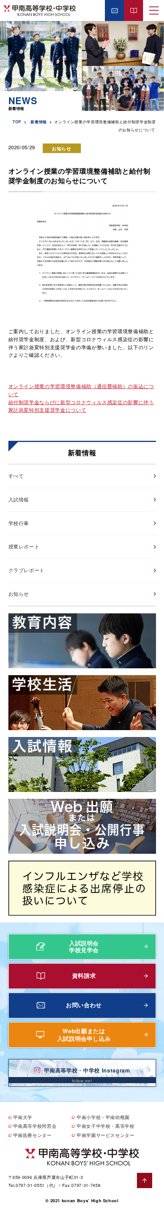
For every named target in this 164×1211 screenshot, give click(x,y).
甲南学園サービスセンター (106, 1135)
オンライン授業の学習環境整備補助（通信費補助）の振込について (81, 390)
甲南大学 (23, 1117)
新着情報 (39, 121)
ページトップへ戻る (144, 1180)
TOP (17, 121)
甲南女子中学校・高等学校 (106, 1125)
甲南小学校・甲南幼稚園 (103, 1117)
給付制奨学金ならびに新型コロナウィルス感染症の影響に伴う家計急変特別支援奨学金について (81, 406)
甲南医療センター (32, 1135)
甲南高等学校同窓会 (35, 1125)
